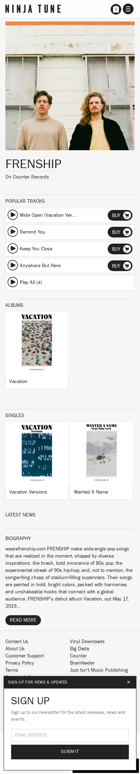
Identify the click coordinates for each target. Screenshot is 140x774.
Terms (11, 670)
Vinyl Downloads (87, 641)
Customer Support (24, 655)
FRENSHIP (33, 164)
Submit (70, 751)
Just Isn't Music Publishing (99, 670)
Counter (78, 655)
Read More (23, 620)
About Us (15, 648)
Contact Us (16, 641)
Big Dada (79, 648)
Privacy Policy (19, 663)
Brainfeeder (82, 663)
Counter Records (31, 177)
